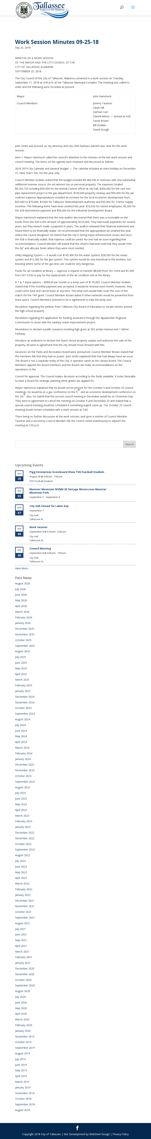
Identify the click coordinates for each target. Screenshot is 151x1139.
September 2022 (25, 849)
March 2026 (22, 611)
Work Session (38, 527)
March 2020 (22, 1019)
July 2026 (20, 589)
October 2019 (23, 1042)
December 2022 (24, 832)
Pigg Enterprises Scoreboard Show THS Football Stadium (66, 472)
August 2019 (22, 1053)
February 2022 (23, 889)
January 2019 (23, 1087)
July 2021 (20, 929)
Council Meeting (40, 548)
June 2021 (21, 934)
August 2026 (22, 583)
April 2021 (21, 946)
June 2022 (21, 866)
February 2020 (23, 1025)
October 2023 (23, 776)
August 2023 (22, 787)
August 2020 (22, 991)
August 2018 (22, 1110)
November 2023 (24, 770)
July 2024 (20, 725)
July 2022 (20, 861)
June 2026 (21, 594)
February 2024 (23, 753)
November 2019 (24, 1036)
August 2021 (22, 923)
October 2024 (23, 708)
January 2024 (23, 759)
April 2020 (21, 1013)
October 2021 (23, 912)
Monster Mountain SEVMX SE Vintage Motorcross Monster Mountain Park (67, 490)
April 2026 (21, 606)
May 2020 (21, 1008)
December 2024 (24, 696)
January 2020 (23, 1031)
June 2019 (21, 1065)
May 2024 (21, 736)
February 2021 (23, 957)
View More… (22, 568)
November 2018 (24, 1093)
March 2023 (22, 815)
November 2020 (24, 974)
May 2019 (21, 1070)
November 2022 (24, 838)
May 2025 (21, 668)
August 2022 (22, 855)
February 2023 (23, 821)
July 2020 (20, 997)
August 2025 (22, 651)
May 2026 (21, 600)
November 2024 (24, 702)
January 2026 (23, 623)
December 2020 (24, 968)
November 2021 (24, 906)
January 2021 (23, 962)
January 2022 (23, 895)
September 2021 (25, 917)
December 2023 (24, 764)
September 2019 (25, 1047)
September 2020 (25, 985)
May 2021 (21, 940)
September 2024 (25, 713)
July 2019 (20, 1059)
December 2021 (24, 900)
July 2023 (20, 793)
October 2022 (23, 844)
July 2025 (20, 657)
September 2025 (25, 645)
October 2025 (23, 640)
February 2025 (23, 685)
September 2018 (25, 1104)
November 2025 (24, 634)
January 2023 (23, 827)
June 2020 (21, 1002)
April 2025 (21, 674)
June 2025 (21, 662)
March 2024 (22, 747)
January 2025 (23, 691)
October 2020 (23, 980)
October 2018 (23, 1098)
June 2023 (21, 798)
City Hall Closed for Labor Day (49, 506)
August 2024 (22, 719)
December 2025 (24, 628)
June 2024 (21, 730)
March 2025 (22, 679)
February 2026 (23, 617)
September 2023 (25, 781)
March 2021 (22, 951)
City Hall (33, 515)
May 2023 (21, 804)
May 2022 (21, 872)
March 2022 (22, 883)
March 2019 (22, 1081)
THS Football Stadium (41, 481)
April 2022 (21, 878)
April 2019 (21, 1076)
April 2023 (21, 810)
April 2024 (21, 742)
